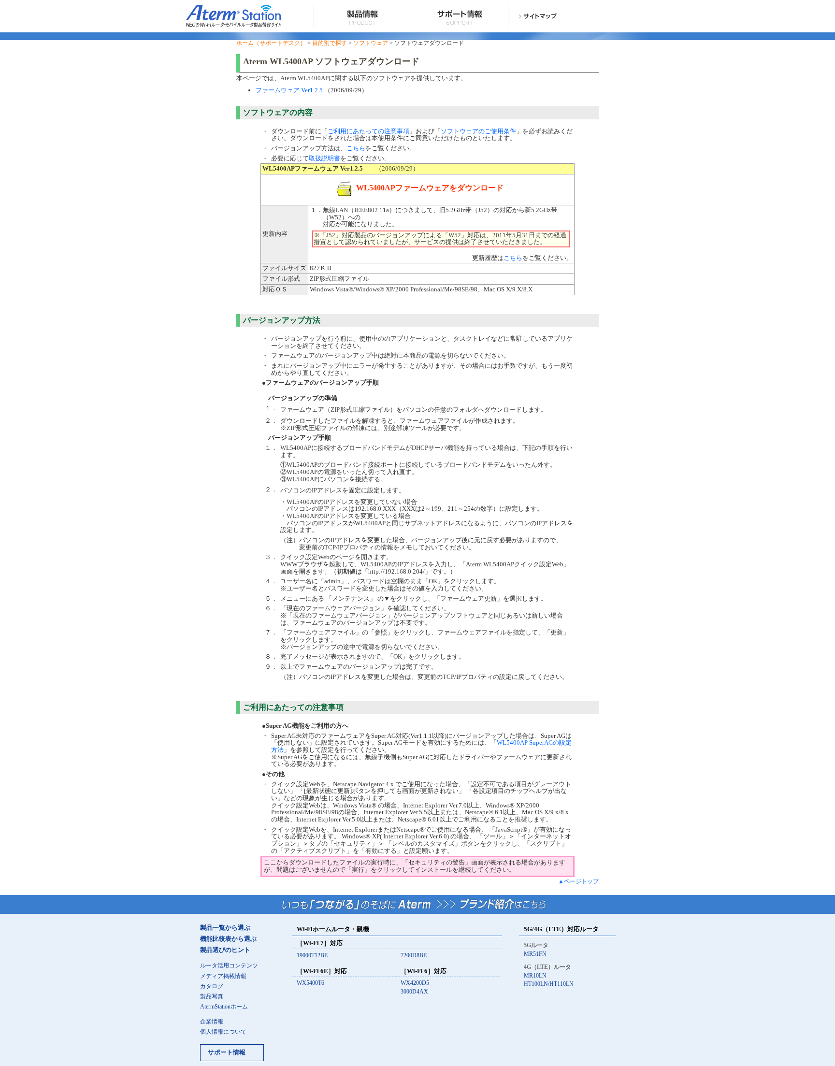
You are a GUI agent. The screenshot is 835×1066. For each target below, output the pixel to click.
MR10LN (535, 976)
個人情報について (223, 1032)
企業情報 (211, 1022)
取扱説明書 (324, 158)
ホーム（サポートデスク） (271, 43)
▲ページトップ (578, 882)
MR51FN (535, 954)
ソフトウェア (370, 43)
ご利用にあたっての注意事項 (368, 131)
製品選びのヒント (225, 950)
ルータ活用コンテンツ (229, 966)
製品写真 (211, 997)
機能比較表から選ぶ (228, 939)
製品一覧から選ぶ (225, 927)
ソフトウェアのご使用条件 (478, 131)
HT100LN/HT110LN (549, 984)
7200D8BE (414, 955)
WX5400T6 (310, 983)
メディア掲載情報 (223, 976)
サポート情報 (226, 1052)
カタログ (211, 986)
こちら (355, 148)
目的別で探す (329, 43)
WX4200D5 (415, 983)
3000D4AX (414, 992)
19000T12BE (312, 955)
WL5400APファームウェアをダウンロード (430, 188)
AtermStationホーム (224, 1007)
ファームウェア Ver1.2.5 (289, 90)
